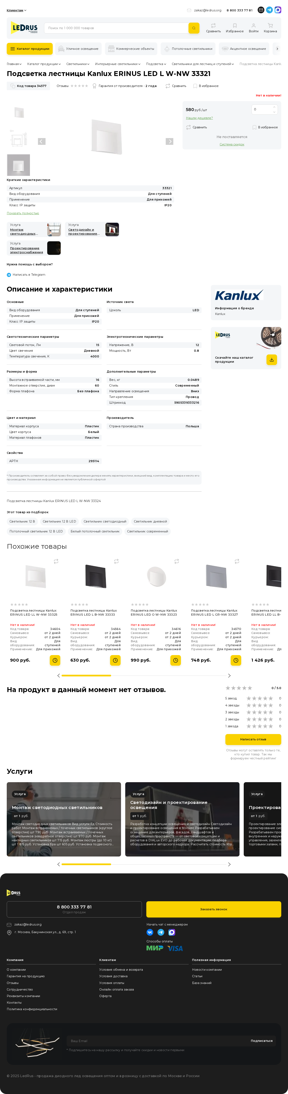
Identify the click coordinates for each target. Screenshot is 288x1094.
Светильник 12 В (22, 521)
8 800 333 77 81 (239, 10)
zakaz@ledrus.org (207, 10)
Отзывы (13, 983)
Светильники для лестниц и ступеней (201, 64)
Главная (13, 64)
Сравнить (179, 86)
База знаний (202, 983)
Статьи (197, 976)
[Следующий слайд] (169, 141)
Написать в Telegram (29, 275)
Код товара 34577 (31, 86)
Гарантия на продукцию (26, 976)
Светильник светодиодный (105, 521)
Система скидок (232, 144)
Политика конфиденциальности (32, 1009)
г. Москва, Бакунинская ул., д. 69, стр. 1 (45, 932)
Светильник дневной (150, 521)
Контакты (14, 1002)
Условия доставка (113, 976)
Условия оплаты (111, 983)
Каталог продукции (33, 49)
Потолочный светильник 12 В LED (36, 531)
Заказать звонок (213, 909)
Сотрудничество (20, 989)
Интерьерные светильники (116, 64)
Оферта (105, 996)
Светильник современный (147, 531)
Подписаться (262, 1041)
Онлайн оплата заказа (116, 989)
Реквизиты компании (23, 996)
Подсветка (154, 64)
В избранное (209, 86)
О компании (16, 970)
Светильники (76, 64)
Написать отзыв (253, 739)
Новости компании (207, 970)
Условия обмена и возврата (121, 970)
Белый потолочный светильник (95, 531)
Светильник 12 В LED (59, 521)
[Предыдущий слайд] (42, 141)
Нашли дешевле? (199, 118)
